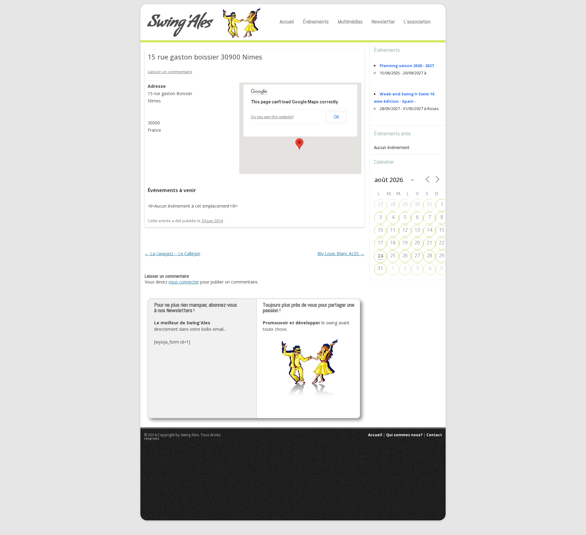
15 (441, 229)
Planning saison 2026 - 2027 (407, 65)
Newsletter (383, 21)
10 (380, 229)
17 (380, 242)
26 (405, 255)
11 (393, 229)
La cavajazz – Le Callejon (172, 253)
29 (405, 204)
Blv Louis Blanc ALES (340, 253)
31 (429, 204)
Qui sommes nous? (404, 434)
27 (380, 204)
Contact (434, 434)
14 (429, 229)
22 (441, 242)
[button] (299, 144)
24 (380, 255)
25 (393, 255)
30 (417, 204)
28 (393, 204)
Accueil (287, 21)
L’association (417, 21)
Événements (316, 21)
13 (417, 229)
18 (393, 242)
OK (336, 117)
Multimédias (350, 21)
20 (417, 242)
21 (429, 242)
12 (405, 229)
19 (405, 242)
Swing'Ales (179, 24)
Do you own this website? (272, 117)
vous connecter (183, 282)
